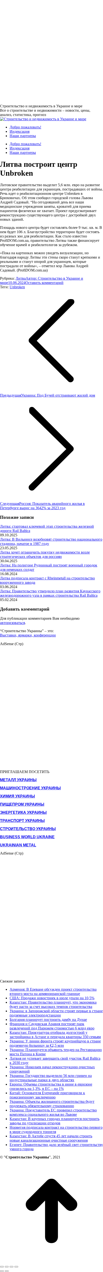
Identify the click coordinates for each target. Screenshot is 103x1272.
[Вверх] (51, 1261)
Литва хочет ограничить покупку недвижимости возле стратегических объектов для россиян (45, 554)
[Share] (7, 1266)
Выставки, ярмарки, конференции (28, 635)
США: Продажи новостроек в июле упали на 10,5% (52, 998)
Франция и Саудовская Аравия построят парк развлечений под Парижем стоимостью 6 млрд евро (52, 1026)
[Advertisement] (51, 51)
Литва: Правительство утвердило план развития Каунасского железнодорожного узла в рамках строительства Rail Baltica (50, 593)
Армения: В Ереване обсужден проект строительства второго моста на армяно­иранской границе (53, 991)
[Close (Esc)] (2, 1266)
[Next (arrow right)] (7, 1271)
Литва (21, 278)
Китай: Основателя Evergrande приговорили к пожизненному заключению (47, 1095)
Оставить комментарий (44, 283)
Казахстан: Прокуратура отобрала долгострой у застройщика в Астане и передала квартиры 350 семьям (55, 1034)
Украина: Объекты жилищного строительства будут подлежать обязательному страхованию (52, 1103)
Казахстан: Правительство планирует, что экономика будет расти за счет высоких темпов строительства (53, 1004)
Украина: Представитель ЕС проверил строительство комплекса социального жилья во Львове (53, 1112)
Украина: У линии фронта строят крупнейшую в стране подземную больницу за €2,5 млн (55, 1043)
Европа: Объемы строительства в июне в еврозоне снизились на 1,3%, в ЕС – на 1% (51, 1086)
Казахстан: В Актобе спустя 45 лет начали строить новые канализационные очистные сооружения (51, 1138)
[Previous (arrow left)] (2, 1271)
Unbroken (17, 287)
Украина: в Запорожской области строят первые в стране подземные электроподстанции (56, 1013)
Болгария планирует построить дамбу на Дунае (48, 1020)
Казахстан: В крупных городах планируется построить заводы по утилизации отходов (54, 1121)
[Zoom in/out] (16, 1266)
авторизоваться (12, 623)
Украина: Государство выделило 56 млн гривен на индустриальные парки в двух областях (51, 1078)
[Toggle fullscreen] (11, 1266)
